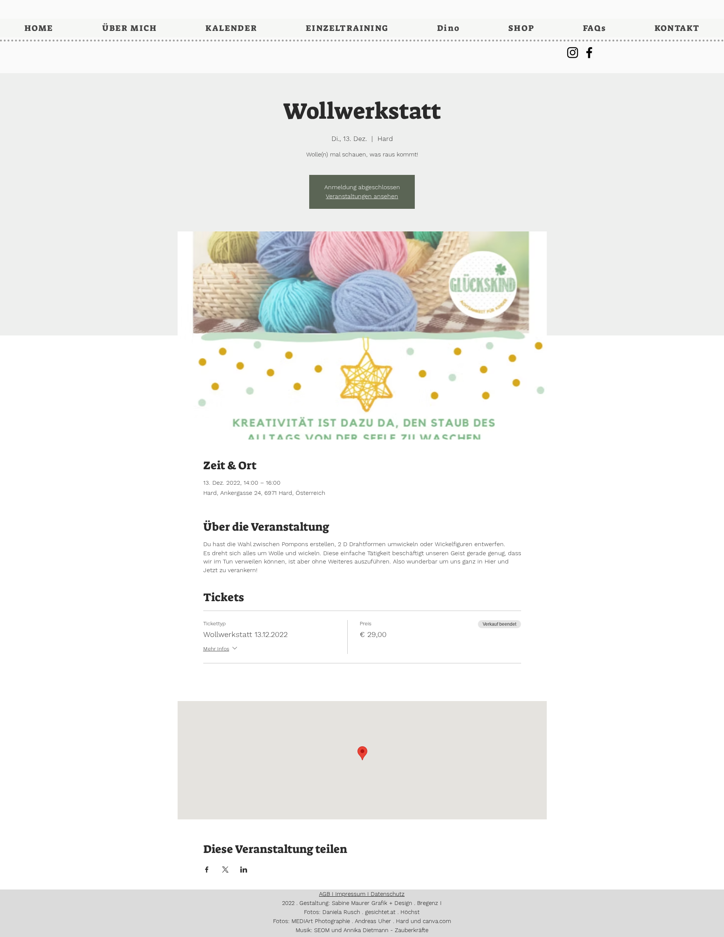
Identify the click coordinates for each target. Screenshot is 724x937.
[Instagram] (572, 52)
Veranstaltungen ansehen (362, 196)
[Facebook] (589, 52)
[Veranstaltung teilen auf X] (225, 870)
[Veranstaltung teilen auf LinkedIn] (243, 870)
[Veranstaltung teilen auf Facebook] (206, 870)
